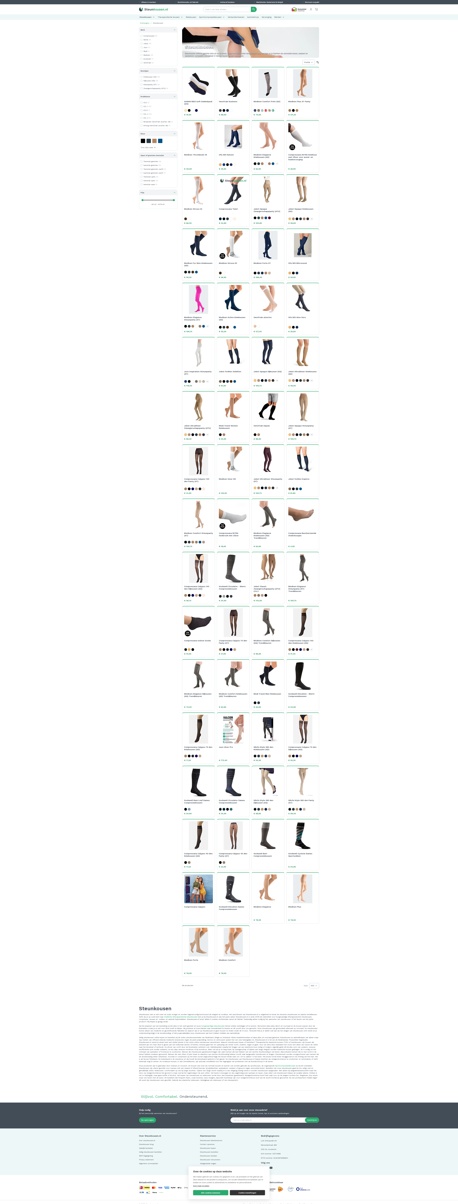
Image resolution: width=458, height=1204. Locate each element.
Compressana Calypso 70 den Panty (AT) (233, 641)
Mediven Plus (294, 907)
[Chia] (258, 756)
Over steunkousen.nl (147, 1140)
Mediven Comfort (227, 960)
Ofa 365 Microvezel (297, 263)
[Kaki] (220, 381)
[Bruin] (185, 218)
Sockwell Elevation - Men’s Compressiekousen (301, 695)
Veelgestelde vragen (208, 1163)
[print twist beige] (269, 110)
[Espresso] (307, 218)
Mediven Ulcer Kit (227, 479)
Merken (277, 17)
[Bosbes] (185, 381)
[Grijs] (223, 596)
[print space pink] (265, 110)
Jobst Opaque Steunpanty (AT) (301, 427)
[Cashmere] (269, 163)
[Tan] (289, 218)
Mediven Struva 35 (228, 263)
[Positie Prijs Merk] (309, 62)
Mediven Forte (191, 960)
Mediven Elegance (262, 907)
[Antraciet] (258, 163)
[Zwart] (189, 110)
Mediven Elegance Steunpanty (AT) (193, 318)
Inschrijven (312, 1120)
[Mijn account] (311, 9)
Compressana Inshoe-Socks (197, 640)
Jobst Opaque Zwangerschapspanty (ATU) (267, 210)
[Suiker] (192, 381)
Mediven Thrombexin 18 (195, 155)
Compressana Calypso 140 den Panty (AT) (196, 480)
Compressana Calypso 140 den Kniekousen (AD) (300, 641)
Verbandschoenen (236, 17)
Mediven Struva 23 (193, 209)
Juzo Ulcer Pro (226, 747)
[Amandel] (203, 381)
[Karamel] (297, 110)
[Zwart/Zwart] (192, 649)
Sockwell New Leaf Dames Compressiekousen (197, 801)
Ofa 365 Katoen (226, 155)
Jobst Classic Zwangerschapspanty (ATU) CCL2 (267, 588)
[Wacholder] (265, 756)
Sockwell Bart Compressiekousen (263, 854)
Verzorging (266, 17)
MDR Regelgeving (146, 1156)
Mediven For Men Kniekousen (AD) (198, 264)
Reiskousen (191, 17)
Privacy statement (146, 1160)
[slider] (142, 200)
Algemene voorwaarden (148, 1163)
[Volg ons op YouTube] (271, 1167)
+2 (277, 164)
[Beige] (220, 164)
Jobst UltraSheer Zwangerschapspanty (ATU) (197, 427)
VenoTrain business (228, 101)
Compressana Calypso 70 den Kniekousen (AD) (198, 748)
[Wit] (192, 110)
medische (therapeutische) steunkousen (181, 1017)
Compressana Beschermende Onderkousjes (302, 534)
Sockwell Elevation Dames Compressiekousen (231, 908)
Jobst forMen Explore (298, 479)
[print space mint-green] (262, 110)
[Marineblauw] (227, 110)
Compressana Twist (228, 209)
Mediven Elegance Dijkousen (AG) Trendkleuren (197, 695)
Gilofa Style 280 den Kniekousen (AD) (263, 748)
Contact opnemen (207, 1144)
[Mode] (289, 110)
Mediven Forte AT (262, 263)
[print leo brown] (258, 110)
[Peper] (255, 756)
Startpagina (144, 23)
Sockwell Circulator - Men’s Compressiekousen (232, 587)
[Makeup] (203, 488)
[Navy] (273, 163)
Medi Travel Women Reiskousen (228, 427)
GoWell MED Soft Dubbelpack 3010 (198, 102)
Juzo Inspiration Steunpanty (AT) (198, 372)
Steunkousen (145, 17)
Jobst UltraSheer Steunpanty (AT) (268, 480)
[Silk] (196, 488)
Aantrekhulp (253, 17)
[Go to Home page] (153, 9)
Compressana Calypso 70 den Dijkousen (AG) (302, 748)
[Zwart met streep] (220, 596)
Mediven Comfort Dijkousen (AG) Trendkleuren (267, 641)
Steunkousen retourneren (210, 1160)
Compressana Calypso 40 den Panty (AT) (233, 854)
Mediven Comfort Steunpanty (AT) (198, 534)
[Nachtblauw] (196, 110)
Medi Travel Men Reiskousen (267, 694)
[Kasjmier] (269, 273)
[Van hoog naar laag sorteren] (317, 62)
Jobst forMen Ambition (230, 371)
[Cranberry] (269, 217)
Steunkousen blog (146, 1144)
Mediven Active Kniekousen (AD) (232, 318)
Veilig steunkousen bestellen (150, 1152)
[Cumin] (262, 756)
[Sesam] (200, 381)
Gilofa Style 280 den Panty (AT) (301, 801)
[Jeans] (223, 164)
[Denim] (231, 596)
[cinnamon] (196, 381)
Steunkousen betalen (208, 1156)
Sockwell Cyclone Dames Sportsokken (300, 854)
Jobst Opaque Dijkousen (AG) (268, 371)
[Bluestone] (189, 809)
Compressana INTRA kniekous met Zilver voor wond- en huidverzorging (302, 157)
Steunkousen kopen (208, 1148)
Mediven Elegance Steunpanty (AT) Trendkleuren (297, 588)
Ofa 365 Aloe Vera (297, 317)
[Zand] (262, 595)
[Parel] (185, 488)
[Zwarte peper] (189, 381)
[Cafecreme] (189, 862)
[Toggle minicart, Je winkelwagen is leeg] (316, 9)
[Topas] (258, 595)
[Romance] (227, 649)
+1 (311, 649)
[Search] (254, 9)
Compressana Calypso (194, 907)
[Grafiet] (220, 110)
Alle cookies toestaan (210, 1193)
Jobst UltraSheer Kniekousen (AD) (302, 372)
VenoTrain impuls (262, 426)
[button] (158, 29)
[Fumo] (200, 488)
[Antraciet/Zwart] (185, 649)
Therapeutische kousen (169, 17)
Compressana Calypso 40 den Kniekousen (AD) (198, 854)
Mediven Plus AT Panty (299, 101)
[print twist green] (273, 110)
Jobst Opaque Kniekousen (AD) (300, 210)
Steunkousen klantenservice (211, 1140)
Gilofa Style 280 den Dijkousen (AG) (263, 801)
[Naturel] (185, 110)
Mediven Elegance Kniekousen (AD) (262, 156)
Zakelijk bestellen (146, 1148)
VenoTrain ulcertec (263, 317)
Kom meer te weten (201, 1186)
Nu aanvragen (147, 1120)
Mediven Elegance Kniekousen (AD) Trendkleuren (262, 535)
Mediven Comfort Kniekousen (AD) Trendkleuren (233, 695)
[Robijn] (297, 649)
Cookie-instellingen (247, 1193)
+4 (311, 219)
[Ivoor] (234, 218)
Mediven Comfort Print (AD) (267, 101)
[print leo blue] (255, 110)
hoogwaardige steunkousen (213, 1026)
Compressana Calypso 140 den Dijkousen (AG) (196, 587)
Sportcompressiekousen (210, 17)
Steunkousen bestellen (209, 1152)
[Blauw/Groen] (231, 809)
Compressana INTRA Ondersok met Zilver (229, 534)
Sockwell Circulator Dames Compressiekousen (232, 801)
